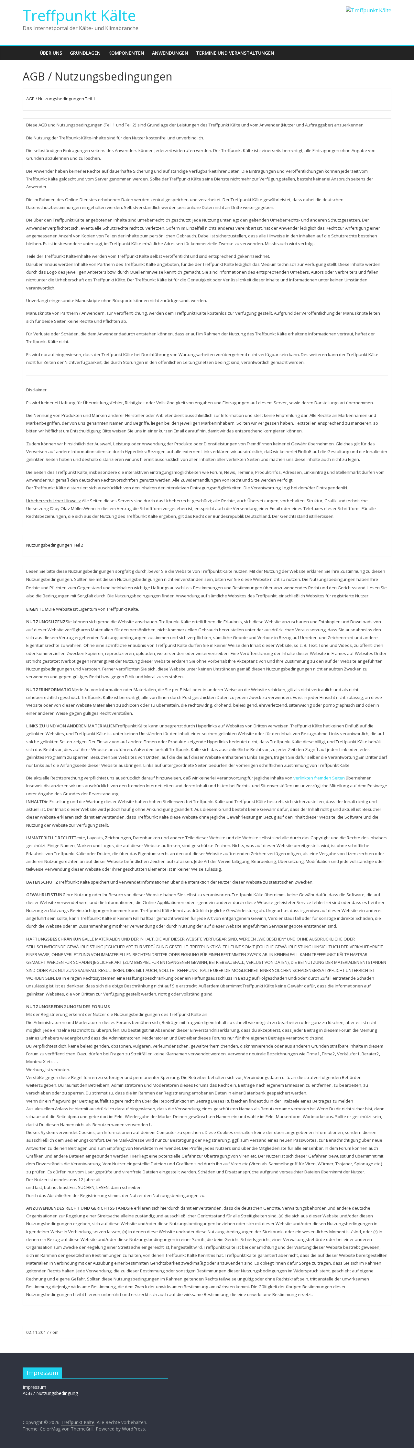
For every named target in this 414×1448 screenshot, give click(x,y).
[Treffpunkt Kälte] (29, 53)
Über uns (51, 53)
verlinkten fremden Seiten (319, 778)
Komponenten (126, 53)
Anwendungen (170, 53)
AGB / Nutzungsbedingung (50, 1393)
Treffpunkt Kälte (79, 15)
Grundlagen (85, 53)
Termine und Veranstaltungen (235, 53)
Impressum (34, 1387)
